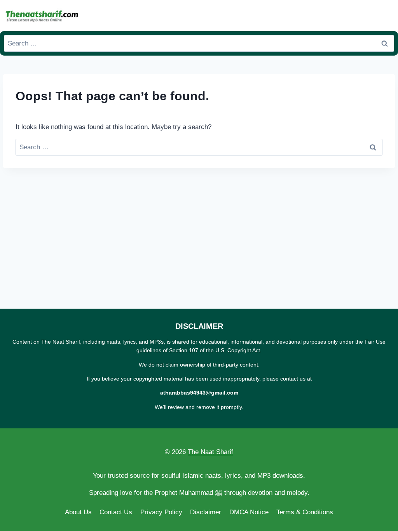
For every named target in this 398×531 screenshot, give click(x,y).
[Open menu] (387, 15)
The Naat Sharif (210, 452)
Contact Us (116, 512)
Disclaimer (205, 512)
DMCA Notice (249, 512)
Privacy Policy (161, 512)
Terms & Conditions (304, 512)
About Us (78, 512)
